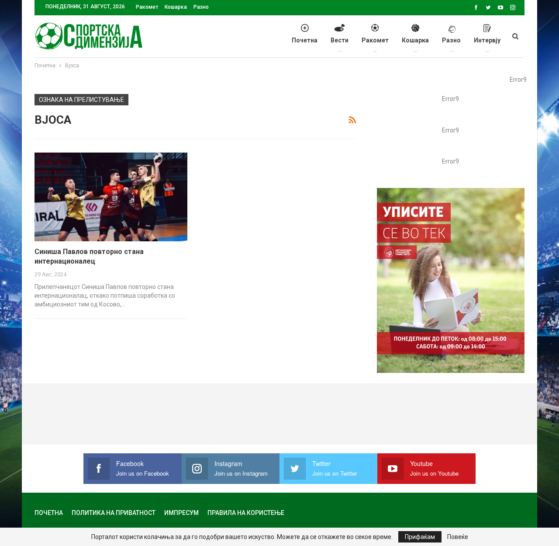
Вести (340, 40)
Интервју (487, 40)
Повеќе (457, 537)
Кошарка (176, 7)
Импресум (181, 512)
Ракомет (147, 7)
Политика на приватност (113, 512)
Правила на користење (245, 512)
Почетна (304, 40)
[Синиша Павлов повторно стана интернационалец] (111, 197)
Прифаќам (420, 536)
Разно (201, 7)
